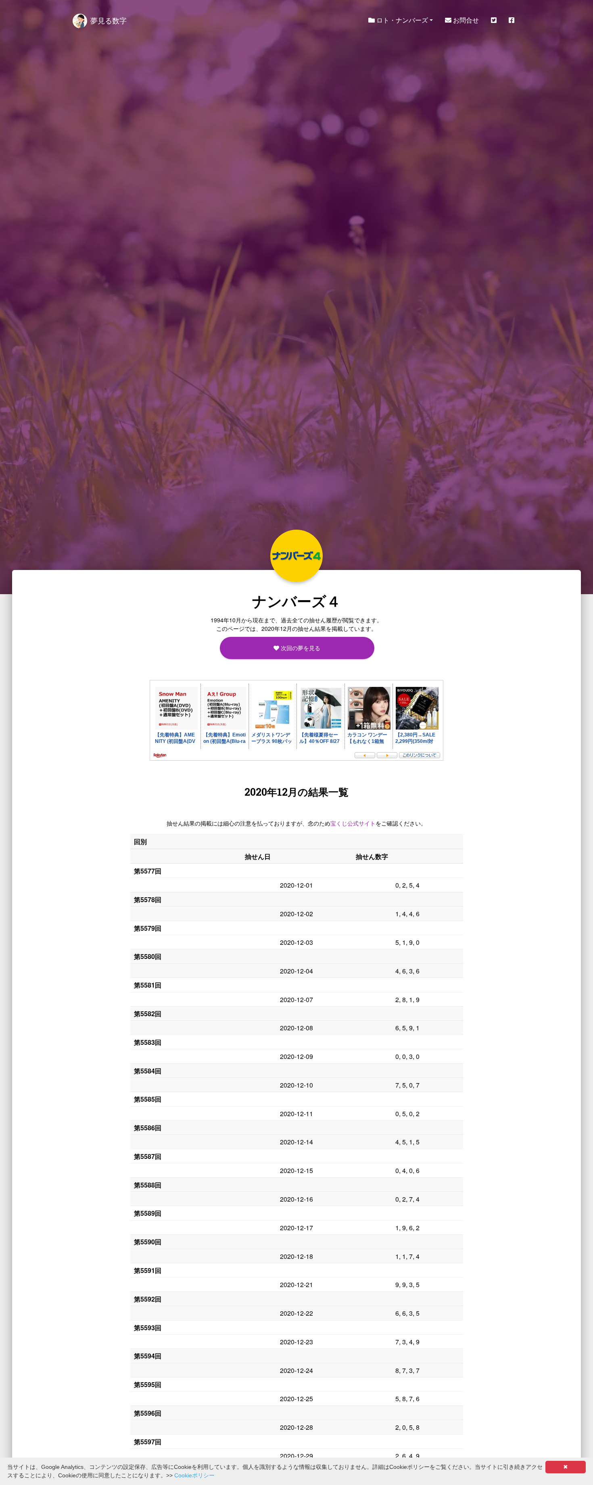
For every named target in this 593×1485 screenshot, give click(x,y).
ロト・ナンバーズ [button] (401, 20)
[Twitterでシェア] (494, 20)
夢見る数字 (108, 20)
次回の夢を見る (299, 648)
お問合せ (465, 20)
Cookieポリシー (194, 1475)
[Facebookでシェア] (511, 20)
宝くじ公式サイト (353, 823)
